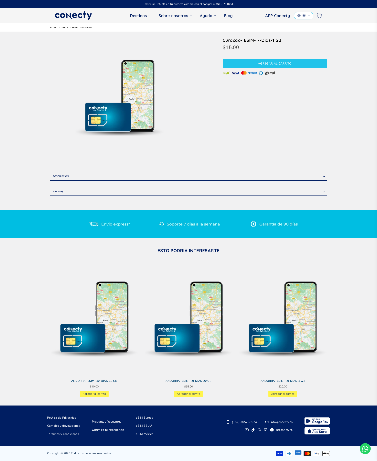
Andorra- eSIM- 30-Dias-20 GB (188, 381)
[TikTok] (253, 430)
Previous (44, 329)
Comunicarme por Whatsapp (365, 448)
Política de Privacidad (62, 418)
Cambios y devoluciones (63, 426)
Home (53, 27)
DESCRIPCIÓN (61, 176)
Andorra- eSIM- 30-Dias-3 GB (283, 381)
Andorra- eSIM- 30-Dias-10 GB (94, 381)
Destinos (138, 15)
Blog (228, 15)
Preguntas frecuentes (106, 422)
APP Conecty (277, 15)
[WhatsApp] (259, 430)
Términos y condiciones (63, 434)
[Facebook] (272, 430)
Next (332, 329)
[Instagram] (265, 430)
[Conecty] (76, 15)
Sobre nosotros (173, 15)
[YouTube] (247, 430)
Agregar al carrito (94, 393)
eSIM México (144, 434)
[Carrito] (319, 15)
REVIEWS (58, 191)
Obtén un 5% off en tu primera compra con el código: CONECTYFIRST (188, 4)
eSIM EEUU (144, 426)
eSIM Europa (144, 418)
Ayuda (206, 15)
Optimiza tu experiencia (108, 430)
